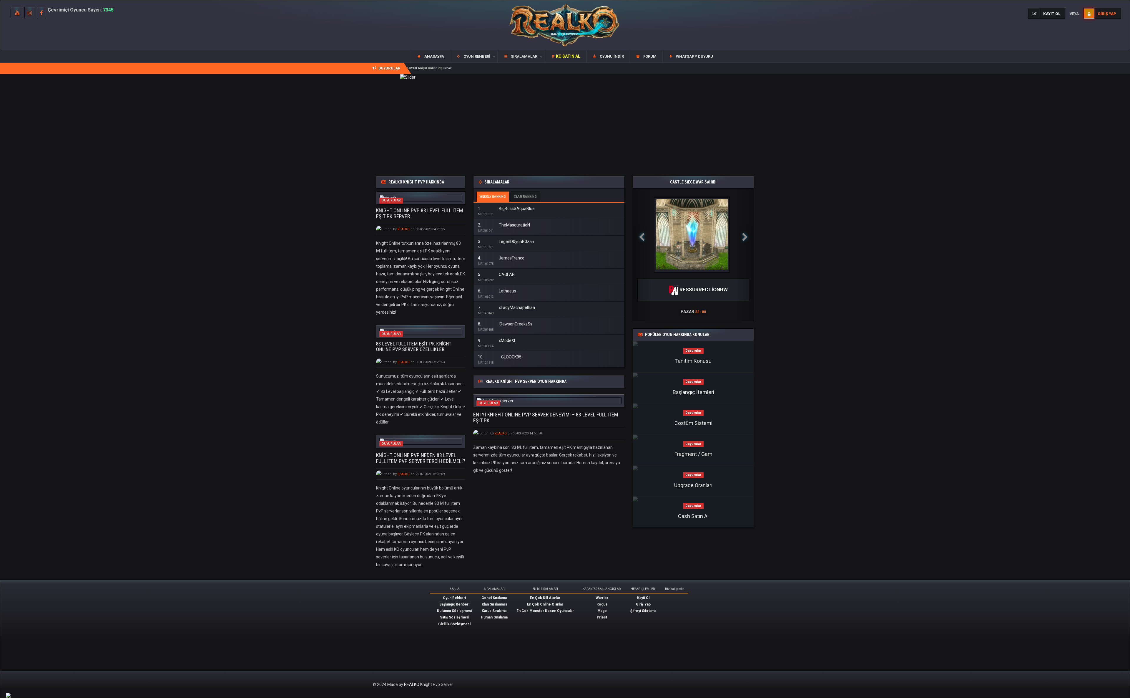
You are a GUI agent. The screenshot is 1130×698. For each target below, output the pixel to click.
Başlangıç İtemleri (693, 392)
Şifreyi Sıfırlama (643, 611)
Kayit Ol (643, 598)
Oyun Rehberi (454, 598)
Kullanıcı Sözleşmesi (454, 611)
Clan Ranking (525, 196)
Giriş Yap (643, 604)
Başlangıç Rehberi (454, 604)
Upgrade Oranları (693, 485)
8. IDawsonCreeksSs (505, 324)
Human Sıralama (494, 617)
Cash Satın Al (693, 516)
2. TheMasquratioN (504, 225)
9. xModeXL (497, 340)
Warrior (602, 598)
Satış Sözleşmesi (454, 617)
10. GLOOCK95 (499, 357)
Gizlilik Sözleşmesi (454, 624)
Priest (602, 617)
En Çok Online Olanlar (545, 604)
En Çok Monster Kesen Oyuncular (545, 611)
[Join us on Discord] (8, 695)
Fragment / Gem (693, 454)
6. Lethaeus (497, 291)
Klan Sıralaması (494, 604)
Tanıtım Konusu (693, 361)
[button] (473, 56)
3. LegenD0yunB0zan (506, 241)
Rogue (602, 604)
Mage (602, 611)
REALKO (412, 684)
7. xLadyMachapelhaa (506, 307)
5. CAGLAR (496, 274)
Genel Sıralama (494, 598)
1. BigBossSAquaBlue (506, 208)
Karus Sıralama (494, 611)
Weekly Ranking (493, 196)
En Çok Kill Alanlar (545, 598)
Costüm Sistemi (693, 423)
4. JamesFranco (501, 258)
